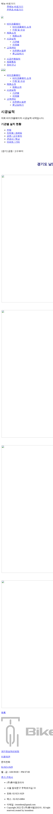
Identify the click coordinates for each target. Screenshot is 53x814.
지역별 (15, 45)
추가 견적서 (7, 777)
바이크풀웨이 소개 (21, 27)
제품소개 (11, 33)
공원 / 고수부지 (14, 136)
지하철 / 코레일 (14, 133)
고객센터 (11, 47)
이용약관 (5, 756)
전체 (9, 130)
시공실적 (11, 39)
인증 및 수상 (18, 30)
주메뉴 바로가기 (15, 6)
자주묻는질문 (19, 50)
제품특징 (11, 62)
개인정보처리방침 (10, 751)
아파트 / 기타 (13, 142)
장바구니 (11, 65)
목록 (3, 712)
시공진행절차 (13, 59)
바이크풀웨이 (13, 24)
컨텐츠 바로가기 (15, 9)
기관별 (15, 42)
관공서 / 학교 (13, 139)
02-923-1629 (7, 767)
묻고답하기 (18, 53)
